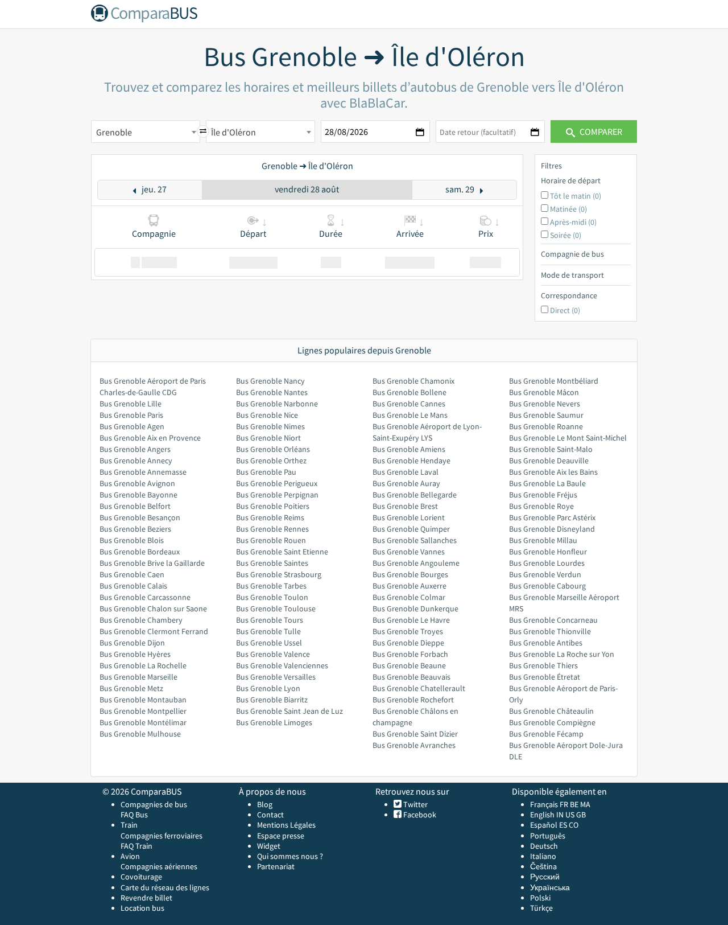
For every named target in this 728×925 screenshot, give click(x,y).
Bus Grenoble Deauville (549, 460)
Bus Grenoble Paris (131, 415)
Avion (130, 856)
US (569, 814)
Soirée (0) (565, 235)
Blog (264, 804)
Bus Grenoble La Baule (547, 483)
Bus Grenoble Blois (132, 540)
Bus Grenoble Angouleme (416, 563)
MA (585, 804)
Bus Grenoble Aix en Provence (150, 438)
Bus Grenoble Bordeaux (140, 551)
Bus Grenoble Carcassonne (145, 597)
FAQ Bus (134, 814)
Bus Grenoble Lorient (409, 517)
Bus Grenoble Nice (267, 415)
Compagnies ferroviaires (161, 836)
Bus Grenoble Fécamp (546, 734)
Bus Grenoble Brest (405, 506)
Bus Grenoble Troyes (408, 631)
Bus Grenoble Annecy (136, 460)
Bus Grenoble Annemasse (143, 472)
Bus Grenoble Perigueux (276, 483)
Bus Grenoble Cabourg (547, 586)
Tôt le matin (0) (575, 196)
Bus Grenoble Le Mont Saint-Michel (568, 438)
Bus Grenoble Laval (406, 472)
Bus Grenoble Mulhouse (140, 734)
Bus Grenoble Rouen (271, 540)
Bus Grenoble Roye (541, 506)
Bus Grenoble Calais (133, 586)
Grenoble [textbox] (114, 132)
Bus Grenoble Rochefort (413, 699)
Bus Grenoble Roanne (546, 426)
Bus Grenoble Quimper (411, 529)
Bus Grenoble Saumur (546, 415)
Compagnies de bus (154, 804)
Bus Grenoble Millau (543, 540)
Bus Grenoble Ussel (269, 643)
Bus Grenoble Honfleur (548, 551)
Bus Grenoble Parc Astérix (552, 517)
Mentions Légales (286, 825)
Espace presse (280, 836)
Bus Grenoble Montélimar (143, 722)
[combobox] (145, 131)
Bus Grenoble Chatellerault (419, 688)
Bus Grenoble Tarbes (271, 586)
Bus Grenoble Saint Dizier (415, 734)
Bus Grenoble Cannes (409, 403)
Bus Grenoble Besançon (140, 517)
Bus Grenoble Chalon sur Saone (153, 608)
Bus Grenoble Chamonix (413, 381)
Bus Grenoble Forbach (410, 654)
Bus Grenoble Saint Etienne (282, 551)
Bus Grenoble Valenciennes (282, 665)
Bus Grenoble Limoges (274, 722)
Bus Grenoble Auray (406, 483)
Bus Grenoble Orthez (271, 460)
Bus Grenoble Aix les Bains (553, 472)
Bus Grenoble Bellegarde (415, 495)
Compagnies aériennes (159, 866)
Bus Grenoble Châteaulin (551, 711)
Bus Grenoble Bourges (410, 574)
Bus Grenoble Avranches (414, 745)
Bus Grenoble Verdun (545, 574)
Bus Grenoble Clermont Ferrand (154, 631)
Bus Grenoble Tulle (268, 631)
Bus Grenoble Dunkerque (415, 608)
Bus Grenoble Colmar (409, 597)
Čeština (543, 866)
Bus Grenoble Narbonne (277, 403)
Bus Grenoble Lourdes (547, 563)
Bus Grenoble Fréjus (543, 495)
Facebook (419, 814)
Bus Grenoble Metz (131, 688)
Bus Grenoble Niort (268, 438)
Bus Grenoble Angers (135, 449)
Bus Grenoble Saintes (272, 563)
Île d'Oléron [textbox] (233, 132)
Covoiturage (141, 876)
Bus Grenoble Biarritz (272, 699)
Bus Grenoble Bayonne (138, 495)
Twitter (415, 804)
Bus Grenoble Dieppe (408, 643)
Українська (550, 887)
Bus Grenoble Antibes (545, 643)
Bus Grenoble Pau (266, 472)
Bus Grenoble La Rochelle (143, 665)
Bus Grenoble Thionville (550, 631)
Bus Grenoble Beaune (409, 665)
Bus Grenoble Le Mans (410, 415)
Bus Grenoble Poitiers (272, 506)
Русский (545, 876)
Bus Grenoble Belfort (135, 506)
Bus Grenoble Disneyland (552, 529)
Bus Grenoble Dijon (132, 643)
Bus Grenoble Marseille (138, 677)
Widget (268, 846)
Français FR (549, 804)
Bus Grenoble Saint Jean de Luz (289, 711)
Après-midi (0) (573, 222)
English (542, 814)
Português (547, 836)
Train (129, 825)
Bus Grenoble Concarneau (553, 620)
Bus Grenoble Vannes (409, 551)
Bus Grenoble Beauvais (411, 677)
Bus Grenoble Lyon (268, 688)
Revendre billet (146, 898)
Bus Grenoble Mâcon (544, 392)
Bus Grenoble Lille (131, 403)
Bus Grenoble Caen (132, 574)
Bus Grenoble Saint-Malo (551, 449)
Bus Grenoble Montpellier (143, 711)
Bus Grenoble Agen (132, 426)
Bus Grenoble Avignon (137, 483)
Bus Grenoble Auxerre (409, 586)
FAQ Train (136, 846)
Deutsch (544, 846)
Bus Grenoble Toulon (272, 597)
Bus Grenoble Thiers (543, 665)
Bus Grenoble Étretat (544, 677)
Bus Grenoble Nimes (270, 426)
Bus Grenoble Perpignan (277, 495)
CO (573, 825)
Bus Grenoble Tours (269, 620)
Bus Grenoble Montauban (143, 699)
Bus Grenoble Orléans (273, 449)
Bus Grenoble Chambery (141, 620)
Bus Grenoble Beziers (135, 529)
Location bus (142, 908)
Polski (540, 898)
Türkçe (541, 908)
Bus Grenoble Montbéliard (553, 381)
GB (581, 814)
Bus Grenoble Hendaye (411, 460)
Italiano (543, 856)
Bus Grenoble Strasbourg (278, 574)
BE (574, 804)
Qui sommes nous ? (290, 856)
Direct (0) (565, 310)
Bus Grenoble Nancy (270, 381)
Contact (270, 814)
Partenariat (276, 866)
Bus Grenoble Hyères (135, 654)
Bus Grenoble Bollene (409, 392)
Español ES (549, 825)
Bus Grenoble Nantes (272, 392)
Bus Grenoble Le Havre (411, 620)
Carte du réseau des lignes (165, 887)
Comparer (600, 131)
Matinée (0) (568, 209)
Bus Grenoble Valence (273, 654)
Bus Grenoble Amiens (409, 449)
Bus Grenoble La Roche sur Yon (561, 654)
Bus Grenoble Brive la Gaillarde (152, 563)
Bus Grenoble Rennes (272, 529)
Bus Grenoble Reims (270, 517)
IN (560, 814)
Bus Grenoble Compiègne (552, 722)
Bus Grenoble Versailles (276, 677)
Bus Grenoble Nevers (544, 403)
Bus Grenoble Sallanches (415, 540)
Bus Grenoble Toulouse (276, 608)
